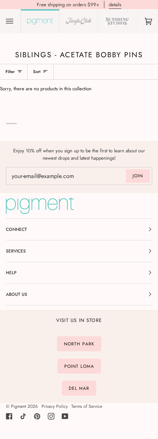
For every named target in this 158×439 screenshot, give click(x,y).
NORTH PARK (79, 344)
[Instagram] (51, 416)
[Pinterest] (37, 416)
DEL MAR (79, 388)
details (115, 4)
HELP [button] (11, 272)
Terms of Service (86, 406)
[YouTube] (65, 416)
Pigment (18, 406)
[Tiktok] (23, 416)
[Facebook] (9, 416)
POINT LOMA (79, 366)
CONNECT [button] (16, 229)
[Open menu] (17, 21)
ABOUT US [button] (16, 294)
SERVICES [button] (16, 251)
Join (138, 176)
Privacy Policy (55, 406)
